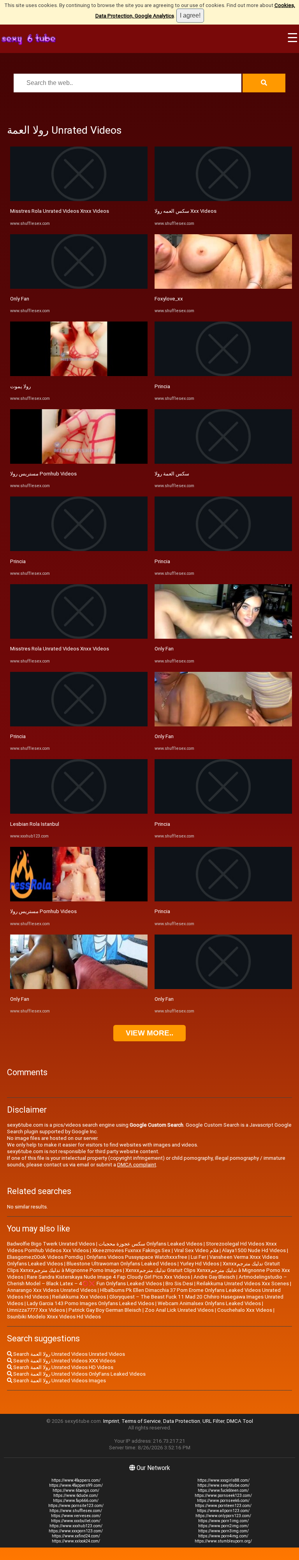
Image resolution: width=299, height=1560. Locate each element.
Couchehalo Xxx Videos (244, 1310)
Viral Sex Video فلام (196, 1250)
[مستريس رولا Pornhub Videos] (79, 462)
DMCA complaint (136, 1164)
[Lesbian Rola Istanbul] (79, 812)
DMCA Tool (240, 1421)
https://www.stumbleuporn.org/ (223, 1541)
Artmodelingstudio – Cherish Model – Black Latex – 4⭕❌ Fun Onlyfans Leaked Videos (147, 1280)
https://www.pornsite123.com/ (76, 1505)
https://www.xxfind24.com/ (76, 1536)
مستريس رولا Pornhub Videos (43, 473)
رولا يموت (20, 386)
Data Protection (181, 1421)
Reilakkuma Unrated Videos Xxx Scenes (243, 1283)
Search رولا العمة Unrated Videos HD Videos (62, 1367)
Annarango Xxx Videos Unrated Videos (52, 1290)
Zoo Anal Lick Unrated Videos (179, 1310)
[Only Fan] (79, 287)
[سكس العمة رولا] (223, 462)
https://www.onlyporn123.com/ (223, 1515)
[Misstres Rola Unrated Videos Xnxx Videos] (79, 199)
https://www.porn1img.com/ (223, 1520)
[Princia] (79, 549)
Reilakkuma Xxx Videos (79, 1296)
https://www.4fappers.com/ (75, 1480)
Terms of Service (141, 1421)
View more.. (149, 1033)
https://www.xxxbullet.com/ (75, 1520)
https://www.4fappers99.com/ (76, 1485)
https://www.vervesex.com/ (76, 1515)
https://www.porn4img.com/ (223, 1536)
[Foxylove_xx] (223, 287)
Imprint (111, 1421)
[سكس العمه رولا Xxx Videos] (223, 199)
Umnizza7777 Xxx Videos (36, 1310)
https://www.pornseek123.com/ (223, 1495)
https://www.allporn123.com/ (223, 1510)
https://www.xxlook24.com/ (76, 1541)
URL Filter (213, 1421)
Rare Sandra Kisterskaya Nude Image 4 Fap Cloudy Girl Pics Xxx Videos (108, 1277)
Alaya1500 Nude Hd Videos (254, 1250)
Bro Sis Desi (179, 1283)
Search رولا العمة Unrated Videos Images (59, 1380)
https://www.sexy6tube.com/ (223, 1485)
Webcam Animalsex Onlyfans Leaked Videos (209, 1303)
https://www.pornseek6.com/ (223, 1500)
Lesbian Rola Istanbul (34, 824)
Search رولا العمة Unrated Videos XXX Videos (64, 1360)
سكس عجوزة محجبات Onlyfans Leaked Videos (150, 1243)
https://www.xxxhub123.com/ (75, 1525)
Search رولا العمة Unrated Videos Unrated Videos (68, 1354)
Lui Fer (198, 1257)
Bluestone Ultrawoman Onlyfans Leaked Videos (121, 1263)
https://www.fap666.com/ (75, 1500)
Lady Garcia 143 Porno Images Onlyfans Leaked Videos (90, 1303)
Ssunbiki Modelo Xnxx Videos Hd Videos (54, 1316)
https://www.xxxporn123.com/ (76, 1530)
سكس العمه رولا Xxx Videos (185, 211)
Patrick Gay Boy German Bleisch (105, 1310)
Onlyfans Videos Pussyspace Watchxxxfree (136, 1257)
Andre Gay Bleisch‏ (214, 1277)
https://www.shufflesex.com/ (75, 1510)
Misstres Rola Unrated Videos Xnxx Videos (59, 211)
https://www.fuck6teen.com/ (223, 1490)
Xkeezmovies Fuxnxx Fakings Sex (131, 1250)
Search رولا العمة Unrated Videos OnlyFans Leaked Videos (79, 1374)
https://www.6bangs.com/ (76, 1490)
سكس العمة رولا (172, 473)
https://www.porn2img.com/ (223, 1525)
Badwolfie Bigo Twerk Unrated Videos (51, 1243)
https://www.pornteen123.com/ (223, 1505)
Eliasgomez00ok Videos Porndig (45, 1257)
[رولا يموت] (79, 374)
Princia (18, 561)
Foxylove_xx (169, 298)
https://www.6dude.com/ (75, 1495)
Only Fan (19, 298)
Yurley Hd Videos (199, 1263)
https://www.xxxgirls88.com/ (223, 1480)
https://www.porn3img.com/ (223, 1530)
